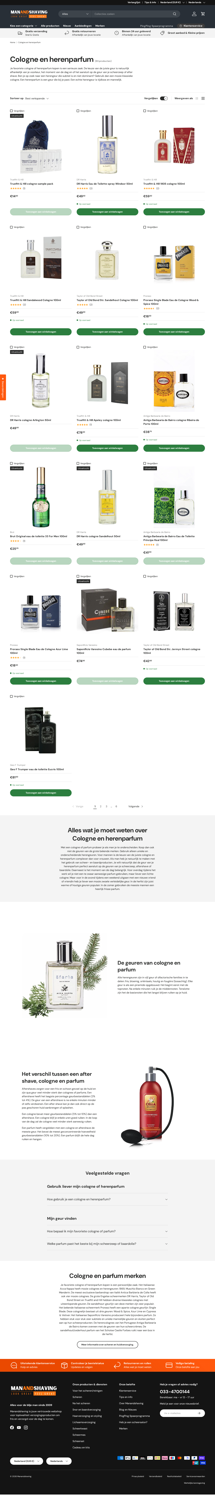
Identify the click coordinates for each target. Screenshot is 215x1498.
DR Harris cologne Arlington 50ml (30, 420)
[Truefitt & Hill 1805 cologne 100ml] (174, 144)
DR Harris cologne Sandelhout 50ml (98, 536)
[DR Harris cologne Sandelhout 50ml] (107, 497)
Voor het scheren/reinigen (87, 1390)
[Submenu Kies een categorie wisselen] (36, 26)
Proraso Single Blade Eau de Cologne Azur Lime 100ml (39, 651)
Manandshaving (24, 1476)
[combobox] (119, 14)
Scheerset (78, 1441)
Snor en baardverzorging (87, 1409)
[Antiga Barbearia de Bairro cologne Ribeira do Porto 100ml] (174, 381)
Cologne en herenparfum (29, 42)
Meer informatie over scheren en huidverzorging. (107, 1344)
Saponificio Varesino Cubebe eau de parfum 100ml (104, 651)
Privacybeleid (138, 1476)
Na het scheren (81, 1403)
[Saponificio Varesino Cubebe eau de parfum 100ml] (107, 610)
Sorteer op (16, 98)
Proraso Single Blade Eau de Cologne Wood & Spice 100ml (171, 302)
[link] (77, 806)
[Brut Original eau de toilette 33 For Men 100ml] (41, 497)
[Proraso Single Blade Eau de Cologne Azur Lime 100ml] (41, 610)
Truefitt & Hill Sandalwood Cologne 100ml (35, 300)
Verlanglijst (134, 2)
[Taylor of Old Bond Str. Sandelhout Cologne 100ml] (107, 261)
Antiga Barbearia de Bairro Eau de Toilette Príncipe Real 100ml (169, 538)
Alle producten (50, 25)
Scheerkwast (80, 1428)
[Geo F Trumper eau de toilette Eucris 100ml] (41, 730)
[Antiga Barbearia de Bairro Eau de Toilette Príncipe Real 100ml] (174, 497)
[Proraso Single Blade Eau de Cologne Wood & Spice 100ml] (174, 261)
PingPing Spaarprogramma (156, 26)
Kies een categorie (21, 25)
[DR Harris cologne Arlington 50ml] (41, 381)
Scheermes (79, 1435)
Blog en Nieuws (128, 1409)
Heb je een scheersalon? (133, 1422)
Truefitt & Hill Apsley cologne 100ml (99, 420)
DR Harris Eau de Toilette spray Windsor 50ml (105, 183)
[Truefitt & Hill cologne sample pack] (41, 144)
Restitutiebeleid (174, 1476)
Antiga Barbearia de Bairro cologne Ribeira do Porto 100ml (171, 422)
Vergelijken (151, 98)
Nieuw (67, 25)
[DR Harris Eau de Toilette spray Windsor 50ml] (107, 144)
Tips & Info (150, 2)
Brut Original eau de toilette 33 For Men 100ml (38, 536)
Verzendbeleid (155, 1476)
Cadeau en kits (81, 1447)
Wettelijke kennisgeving (194, 1483)
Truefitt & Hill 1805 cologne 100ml (164, 183)
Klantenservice (127, 1390)
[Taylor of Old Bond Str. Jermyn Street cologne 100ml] (174, 610)
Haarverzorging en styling (87, 1416)
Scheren (77, 1397)
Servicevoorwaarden (196, 1476)
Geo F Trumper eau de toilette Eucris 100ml (37, 769)
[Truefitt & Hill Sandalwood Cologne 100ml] (41, 261)
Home (12, 42)
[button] (203, 13)
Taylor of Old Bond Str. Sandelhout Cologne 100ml (107, 300)
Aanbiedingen (83, 25)
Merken (100, 25)
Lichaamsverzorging (84, 1422)
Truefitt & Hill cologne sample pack (31, 183)
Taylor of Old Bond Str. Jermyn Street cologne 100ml (171, 651)
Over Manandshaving (131, 1403)
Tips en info (125, 1397)
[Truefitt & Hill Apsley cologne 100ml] (107, 381)
